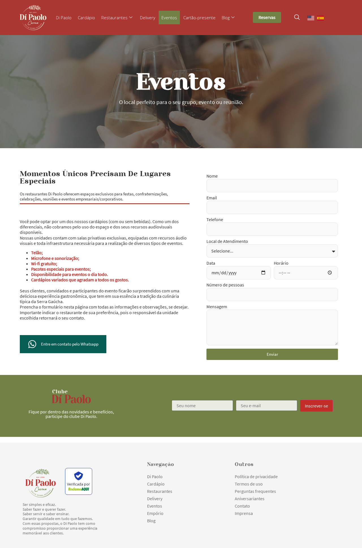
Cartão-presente (199, 17)
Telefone (214, 219)
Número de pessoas (225, 285)
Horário (281, 263)
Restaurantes (114, 17)
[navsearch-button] (297, 17)
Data (210, 263)
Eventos (169, 17)
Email (211, 197)
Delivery (147, 17)
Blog (226, 17)
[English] (311, 17)
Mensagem (216, 306)
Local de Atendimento (227, 241)
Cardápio (86, 17)
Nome (212, 176)
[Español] (321, 17)
